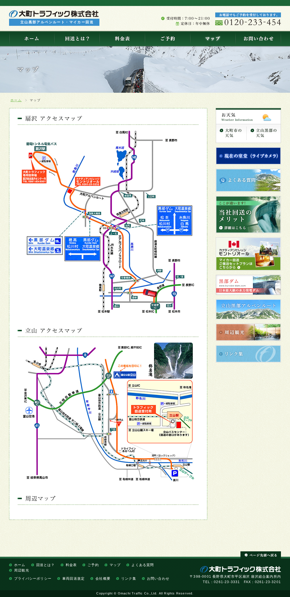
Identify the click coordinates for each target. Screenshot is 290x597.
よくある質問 (248, 180)
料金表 (121, 38)
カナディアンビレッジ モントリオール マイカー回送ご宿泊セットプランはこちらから (248, 254)
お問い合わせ (258, 38)
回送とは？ (76, 38)
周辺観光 (248, 332)
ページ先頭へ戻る (260, 555)
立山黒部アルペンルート (248, 309)
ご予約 (167, 38)
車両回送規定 (73, 579)
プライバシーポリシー (33, 579)
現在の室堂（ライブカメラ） (248, 155)
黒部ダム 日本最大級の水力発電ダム (248, 285)
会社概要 (102, 579)
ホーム (31, 38)
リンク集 (248, 353)
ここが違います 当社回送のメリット (248, 214)
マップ (212, 38)
